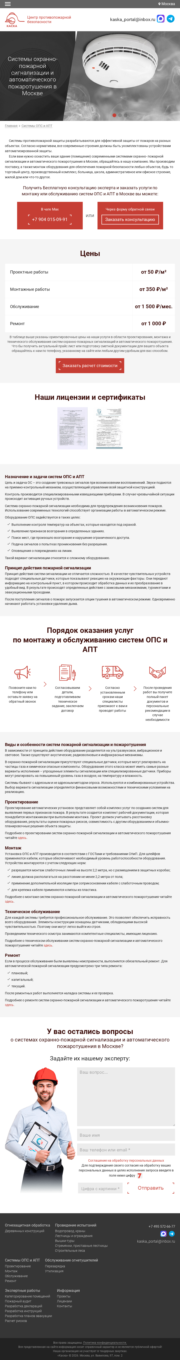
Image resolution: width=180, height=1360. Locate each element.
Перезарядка (55, 1266)
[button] (114, 115)
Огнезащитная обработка (27, 1225)
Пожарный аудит (18, 1301)
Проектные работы (29, 272)
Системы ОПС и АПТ (22, 1260)
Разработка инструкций (23, 1311)
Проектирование (18, 1266)
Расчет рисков (16, 1321)
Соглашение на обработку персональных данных (126, 1160)
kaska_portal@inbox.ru (132, 19)
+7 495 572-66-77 (162, 1226)
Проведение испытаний (75, 1225)
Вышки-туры (65, 1241)
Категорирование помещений (27, 1296)
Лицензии (64, 1301)
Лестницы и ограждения (74, 1236)
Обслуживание (24, 306)
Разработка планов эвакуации (28, 1316)
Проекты (64, 1296)
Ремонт (17, 323)
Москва (168, 4)
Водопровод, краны (70, 1231)
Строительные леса (70, 1250)
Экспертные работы (22, 1290)
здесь (22, 838)
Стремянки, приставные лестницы (81, 1246)
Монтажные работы (30, 289)
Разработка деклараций (23, 1306)
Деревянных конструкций (24, 1231)
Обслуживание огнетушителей (71, 1260)
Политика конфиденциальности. (105, 1342)
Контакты (64, 1306)
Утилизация (54, 1271)
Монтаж (11, 1271)
